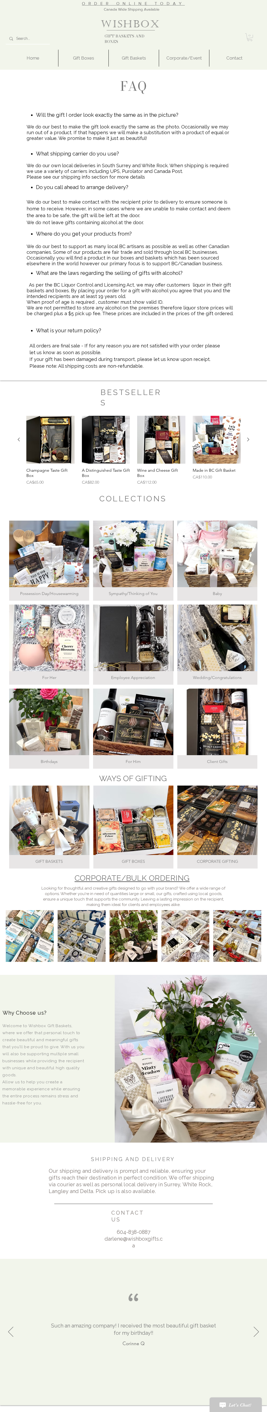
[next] (251, 938)
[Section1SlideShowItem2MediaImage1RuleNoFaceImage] (137, 1411)
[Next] (256, 1332)
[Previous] (10, 1332)
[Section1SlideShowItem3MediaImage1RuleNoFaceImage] (130, 1410)
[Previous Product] (19, 439)
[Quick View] (50, 440)
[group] (133, 453)
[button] (249, 37)
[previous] (15, 938)
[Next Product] (248, 439)
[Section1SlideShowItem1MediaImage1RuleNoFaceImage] (133, 1410)
